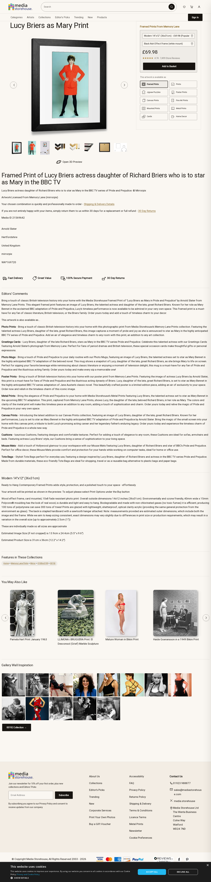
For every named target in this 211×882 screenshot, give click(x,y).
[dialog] (105, 872)
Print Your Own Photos (102, 817)
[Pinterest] (187, 861)
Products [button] (102, 17)
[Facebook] (179, 861)
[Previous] (13, 85)
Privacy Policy (137, 789)
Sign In (195, 17)
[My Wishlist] (184, 6)
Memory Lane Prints (19, 563)
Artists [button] (30, 17)
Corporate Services (100, 810)
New (90, 17)
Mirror (33, 563)
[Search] (172, 7)
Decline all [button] (183, 872)
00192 (52, 563)
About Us (94, 776)
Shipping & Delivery (140, 803)
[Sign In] (199, 6)
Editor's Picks (62, 17)
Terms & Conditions (140, 810)
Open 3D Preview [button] (72, 161)
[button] (72, 878)
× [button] (207, 865)
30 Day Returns (147, 210)
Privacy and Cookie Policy (28, 874)
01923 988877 (182, 783)
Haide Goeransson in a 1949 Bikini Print (176, 639)
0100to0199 (43, 563)
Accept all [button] (152, 872)
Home (6, 563)
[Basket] (191, 6)
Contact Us (176, 776)
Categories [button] (17, 17)
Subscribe (64, 795)
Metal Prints (136, 824)
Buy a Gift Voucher (100, 824)
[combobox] (105, 7)
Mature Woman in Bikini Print (122, 639)
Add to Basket (169, 66)
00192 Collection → (17, 727)
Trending (78, 17)
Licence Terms (137, 817)
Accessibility (136, 776)
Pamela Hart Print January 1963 (28, 639)
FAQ (131, 783)
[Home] (22, 6)
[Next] (124, 85)
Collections (44, 17)
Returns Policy (137, 796)
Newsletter (135, 830)
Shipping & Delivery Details (99, 204)
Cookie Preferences (140, 837)
